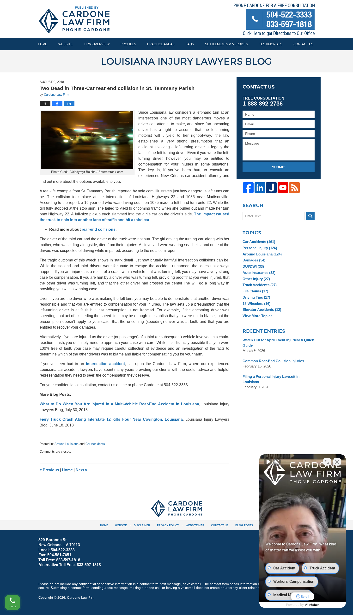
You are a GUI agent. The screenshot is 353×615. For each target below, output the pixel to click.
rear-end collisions (99, 229)
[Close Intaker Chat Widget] (337, 462)
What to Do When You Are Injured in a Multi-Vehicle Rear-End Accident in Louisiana (119, 404)
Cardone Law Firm (81, 597)
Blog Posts (244, 525)
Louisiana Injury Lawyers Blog (74, 19)
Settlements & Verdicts (226, 44)
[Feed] (294, 187)
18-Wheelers (256, 304)
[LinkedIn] (260, 187)
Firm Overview (97, 44)
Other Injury (256, 279)
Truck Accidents (260, 285)
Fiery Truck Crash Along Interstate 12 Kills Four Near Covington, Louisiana (111, 419)
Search (310, 216)
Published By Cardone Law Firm (274, 21)
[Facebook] (248, 187)
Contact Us (303, 44)
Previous (49, 470)
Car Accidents (95, 444)
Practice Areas (161, 44)
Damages (254, 260)
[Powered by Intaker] (312, 604)
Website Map (195, 525)
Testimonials (270, 44)
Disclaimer (142, 525)
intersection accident (105, 364)
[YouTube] (283, 187)
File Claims (255, 291)
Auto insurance (259, 273)
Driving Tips (256, 297)
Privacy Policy (168, 525)
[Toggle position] (327, 462)
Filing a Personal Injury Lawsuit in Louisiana (271, 379)
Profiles (128, 44)
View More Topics (257, 316)
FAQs (190, 44)
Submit (278, 167)
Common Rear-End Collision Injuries (273, 361)
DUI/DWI (253, 266)
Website (65, 44)
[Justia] (271, 187)
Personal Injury (260, 248)
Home (42, 44)
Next (81, 470)
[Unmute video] (268, 462)
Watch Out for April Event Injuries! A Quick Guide (278, 342)
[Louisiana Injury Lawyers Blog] (176, 61)
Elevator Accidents (262, 310)
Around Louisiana (67, 444)
